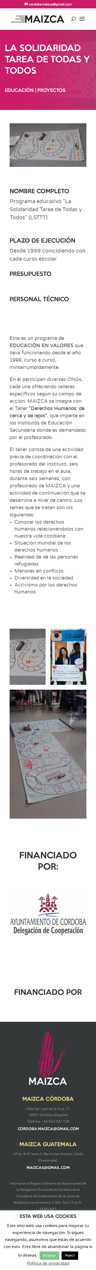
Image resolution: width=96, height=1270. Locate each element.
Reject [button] (70, 1255)
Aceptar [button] (49, 1255)
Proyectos (51, 90)
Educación (19, 90)
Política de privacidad (48, 1263)
